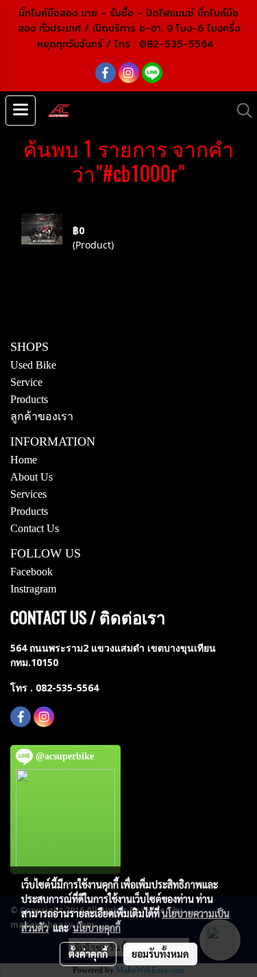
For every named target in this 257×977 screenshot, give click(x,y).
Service (26, 382)
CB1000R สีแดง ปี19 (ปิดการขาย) (142, 216)
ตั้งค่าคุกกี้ (88, 953)
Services (28, 494)
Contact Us (34, 528)
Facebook (31, 571)
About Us (31, 477)
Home (23, 459)
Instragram (33, 589)
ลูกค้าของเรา (41, 416)
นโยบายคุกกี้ (97, 927)
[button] (240, 110)
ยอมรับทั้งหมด (160, 953)
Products (29, 399)
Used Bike (33, 365)
